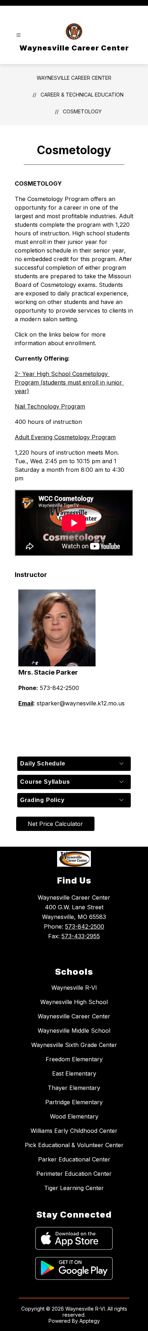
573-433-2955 (80, 936)
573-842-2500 (84, 926)
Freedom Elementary (74, 1059)
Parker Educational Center (74, 1159)
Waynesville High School (74, 1001)
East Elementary (74, 1073)
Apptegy (89, 1321)
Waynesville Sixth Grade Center (74, 1044)
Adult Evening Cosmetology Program (65, 437)
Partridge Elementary (74, 1102)
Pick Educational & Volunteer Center (74, 1145)
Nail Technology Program (50, 406)
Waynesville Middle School (74, 1030)
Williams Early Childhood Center (74, 1130)
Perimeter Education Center (74, 1173)
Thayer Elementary (74, 1087)
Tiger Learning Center (74, 1187)
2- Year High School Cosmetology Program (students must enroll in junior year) (69, 382)
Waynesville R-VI (74, 987)
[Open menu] (18, 35)
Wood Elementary (74, 1116)
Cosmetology (82, 111)
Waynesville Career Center (74, 78)
